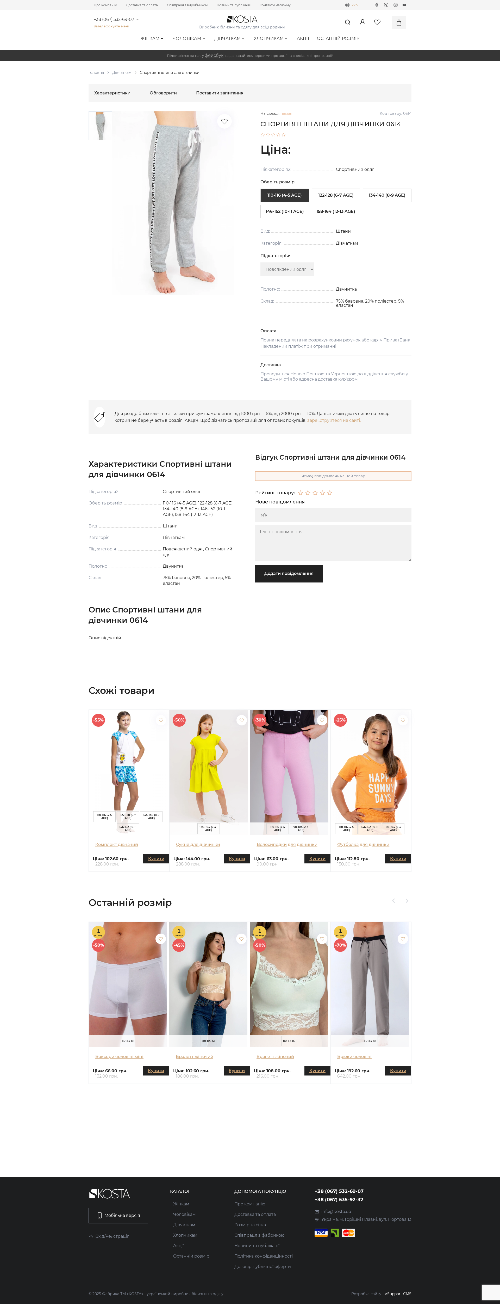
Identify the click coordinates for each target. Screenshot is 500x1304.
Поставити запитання (219, 93)
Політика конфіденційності (263, 1256)
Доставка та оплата (142, 5)
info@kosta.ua (336, 1211)
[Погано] (308, 493)
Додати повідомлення (289, 573)
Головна (96, 72)
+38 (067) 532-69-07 (114, 19)
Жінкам (149, 38)
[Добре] (322, 493)
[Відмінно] (330, 493)
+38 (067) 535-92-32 (339, 1200)
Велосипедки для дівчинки (287, 844)
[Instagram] (395, 5)
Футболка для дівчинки (363, 844)
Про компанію (105, 5)
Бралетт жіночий (194, 1056)
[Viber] (386, 5)
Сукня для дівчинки (198, 844)
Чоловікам (187, 38)
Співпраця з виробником (187, 5)
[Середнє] (315, 493)
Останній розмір (338, 38)
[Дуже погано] (300, 493)
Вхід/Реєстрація (112, 1236)
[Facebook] (376, 5)
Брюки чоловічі (354, 1056)
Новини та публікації (234, 5)
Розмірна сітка (250, 1224)
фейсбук (214, 55)
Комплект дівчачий (116, 844)
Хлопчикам (269, 38)
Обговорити (163, 93)
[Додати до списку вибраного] (161, 720)
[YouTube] (404, 5)
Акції (303, 38)
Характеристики (112, 93)
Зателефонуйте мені (111, 26)
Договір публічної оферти (262, 1266)
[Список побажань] (224, 121)
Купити (156, 858)
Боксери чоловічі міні (119, 1056)
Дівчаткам (227, 38)
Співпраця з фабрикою (259, 1235)
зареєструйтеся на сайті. (334, 420)
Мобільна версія (122, 1215)
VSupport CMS (398, 1293)
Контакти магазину (275, 5)
